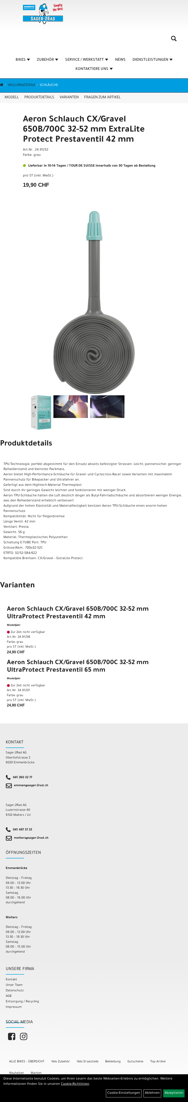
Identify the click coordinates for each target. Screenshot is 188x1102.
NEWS (120, 60)
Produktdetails (39, 98)
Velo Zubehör (60, 1062)
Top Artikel (158, 1062)
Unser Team (14, 985)
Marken (36, 1073)
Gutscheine (135, 1062)
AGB (8, 996)
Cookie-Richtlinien (75, 1084)
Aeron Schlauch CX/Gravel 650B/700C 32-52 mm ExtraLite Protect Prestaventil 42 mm (84, 130)
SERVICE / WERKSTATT (84, 60)
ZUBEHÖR (45, 60)
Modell (12, 98)
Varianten (69, 98)
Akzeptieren (174, 1093)
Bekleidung (113, 1062)
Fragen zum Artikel (102, 98)
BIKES (21, 60)
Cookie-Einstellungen (123, 1093)
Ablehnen (152, 1093)
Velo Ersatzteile (21, 85)
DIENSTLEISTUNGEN (150, 60)
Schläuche (49, 85)
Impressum (14, 1007)
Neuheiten (16, 1073)
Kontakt (11, 979)
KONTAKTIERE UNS (91, 69)
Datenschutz (15, 990)
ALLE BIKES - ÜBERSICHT (26, 1062)
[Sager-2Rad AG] (43, 13)
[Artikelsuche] (174, 40)
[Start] (1, 85)
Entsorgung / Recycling (22, 1001)
